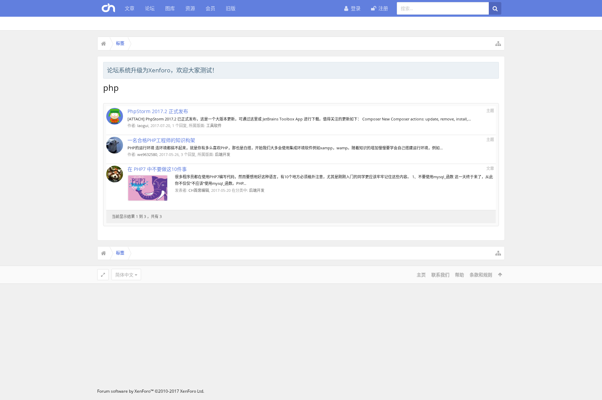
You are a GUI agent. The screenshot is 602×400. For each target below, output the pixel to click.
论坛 (150, 8)
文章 (129, 8)
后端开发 (222, 154)
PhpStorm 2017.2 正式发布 (158, 111)
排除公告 (494, 69)
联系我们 (440, 275)
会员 (210, 8)
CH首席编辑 (198, 190)
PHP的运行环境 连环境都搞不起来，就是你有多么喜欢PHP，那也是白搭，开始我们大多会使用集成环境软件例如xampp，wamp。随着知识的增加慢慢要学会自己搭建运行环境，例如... (285, 147)
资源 (190, 8)
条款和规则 (481, 275)
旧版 (231, 8)
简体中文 (124, 275)
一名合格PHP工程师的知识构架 (161, 140)
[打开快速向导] (498, 43)
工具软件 (214, 125)
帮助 (459, 275)
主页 (421, 275)
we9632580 (147, 154)
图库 (170, 8)
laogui (142, 125)
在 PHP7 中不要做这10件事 (157, 169)
